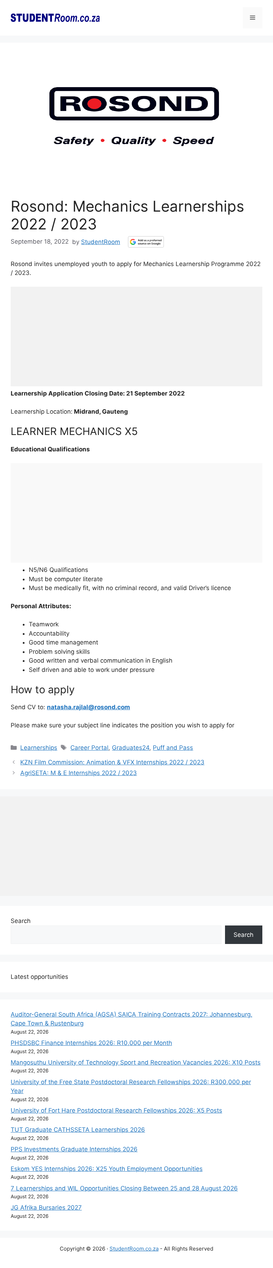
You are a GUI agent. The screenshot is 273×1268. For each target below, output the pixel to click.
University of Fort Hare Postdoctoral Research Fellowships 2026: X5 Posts (116, 1110)
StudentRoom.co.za (134, 1248)
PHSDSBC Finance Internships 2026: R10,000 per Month (91, 1042)
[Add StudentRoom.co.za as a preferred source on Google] (146, 242)
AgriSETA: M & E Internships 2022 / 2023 (78, 772)
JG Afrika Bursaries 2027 (46, 1207)
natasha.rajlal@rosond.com (88, 707)
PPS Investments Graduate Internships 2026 (74, 1149)
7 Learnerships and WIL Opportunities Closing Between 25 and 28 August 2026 (124, 1188)
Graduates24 (130, 747)
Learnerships (38, 747)
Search (21, 920)
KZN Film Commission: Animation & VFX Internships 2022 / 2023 (112, 762)
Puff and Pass (173, 747)
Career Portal (89, 747)
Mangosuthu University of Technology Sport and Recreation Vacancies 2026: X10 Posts (136, 1062)
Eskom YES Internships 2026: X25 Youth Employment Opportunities (107, 1168)
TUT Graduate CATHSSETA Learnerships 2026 (78, 1129)
